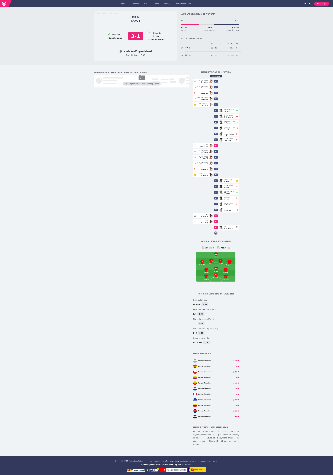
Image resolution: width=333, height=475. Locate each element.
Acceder (320, 4)
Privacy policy (176, 464)
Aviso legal (165, 464)
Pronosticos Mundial (183, 3)
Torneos (156, 3)
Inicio (123, 3)
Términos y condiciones (150, 464)
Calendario (135, 3)
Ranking (167, 3)
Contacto (187, 464)
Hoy (145, 3)
